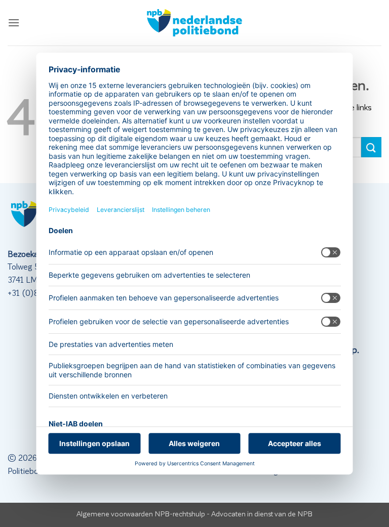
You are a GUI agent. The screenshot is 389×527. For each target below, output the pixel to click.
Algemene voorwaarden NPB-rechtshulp (140, 513)
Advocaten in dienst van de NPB (262, 513)
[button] (14, 22)
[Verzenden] (371, 147)
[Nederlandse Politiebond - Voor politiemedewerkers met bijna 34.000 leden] (194, 23)
